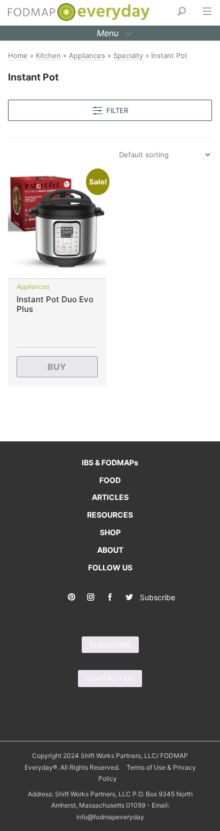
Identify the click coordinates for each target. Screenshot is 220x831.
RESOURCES (110, 514)
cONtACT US (110, 678)
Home (18, 55)
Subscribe (148, 597)
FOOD (110, 480)
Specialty (128, 55)
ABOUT (110, 549)
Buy (57, 366)
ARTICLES (110, 497)
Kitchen (48, 55)
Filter (117, 110)
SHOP (110, 532)
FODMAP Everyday (79, 11)
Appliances (87, 55)
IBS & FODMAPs (110, 462)
